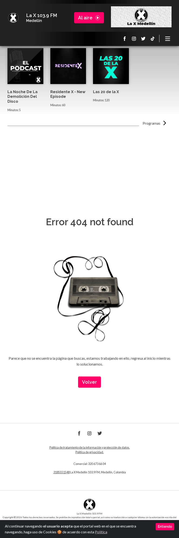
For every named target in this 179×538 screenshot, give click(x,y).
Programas (151, 123)
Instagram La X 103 (134, 38)
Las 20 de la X (106, 92)
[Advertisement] (89, 161)
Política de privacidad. (90, 452)
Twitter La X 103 (143, 38)
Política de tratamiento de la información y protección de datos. (89, 447)
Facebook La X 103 (124, 38)
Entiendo (165, 526)
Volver (89, 382)
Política (101, 532)
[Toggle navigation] (168, 38)
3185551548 (61, 472)
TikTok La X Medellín (152, 38)
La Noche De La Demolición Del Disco (22, 97)
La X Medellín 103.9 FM (13, 18)
